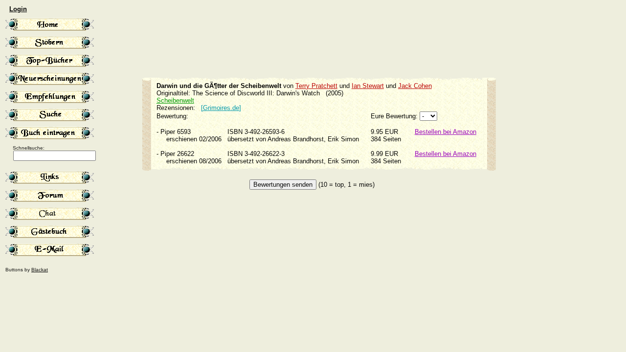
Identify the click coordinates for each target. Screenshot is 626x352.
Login (18, 9)
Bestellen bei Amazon (445, 131)
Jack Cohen (415, 85)
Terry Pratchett (316, 85)
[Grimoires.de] (221, 107)
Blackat (39, 269)
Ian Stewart (368, 85)
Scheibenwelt (175, 100)
